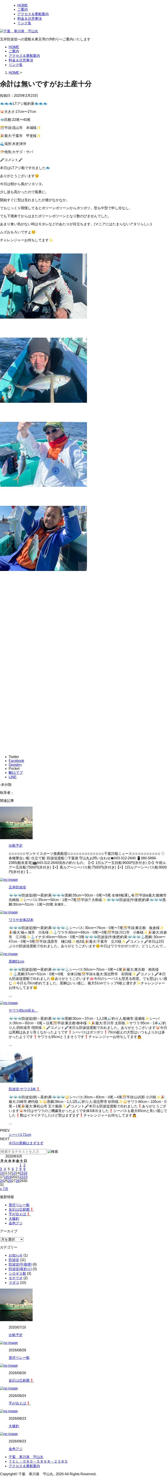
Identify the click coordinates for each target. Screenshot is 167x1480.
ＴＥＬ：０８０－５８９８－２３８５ (38, 1461)
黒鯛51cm (16, 961)
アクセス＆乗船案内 (33, 14)
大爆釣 (14, 1218)
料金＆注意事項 (29, 18)
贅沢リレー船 (19, 1205)
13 (14, 1173)
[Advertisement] (83, 635)
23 (25, 1177)
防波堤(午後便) (20, 1264)
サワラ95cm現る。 (23, 1010)
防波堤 (14, 1260)
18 (6, 1177)
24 (2, 1181)
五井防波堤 (17, 887)
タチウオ (16, 1278)
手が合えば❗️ (19, 1214)
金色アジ (16, 1223)
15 (21, 1173)
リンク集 (24, 23)
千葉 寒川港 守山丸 (26, 1457)
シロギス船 (17, 1273)
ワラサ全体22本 (21, 920)
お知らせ (16, 1255)
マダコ (14, 1282)
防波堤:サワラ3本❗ (24, 1089)
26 (10, 1181)
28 (18, 1181)
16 (25, 1173)
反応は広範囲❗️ (21, 1209)
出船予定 (16, 845)
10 (2, 1173)
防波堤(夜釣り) (20, 1269)
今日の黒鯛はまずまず (26, 1143)
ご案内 (22, 9)
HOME (22, 5)
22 (21, 1177)
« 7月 (4, 1189)
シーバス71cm (20, 1134)
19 (10, 1177)
